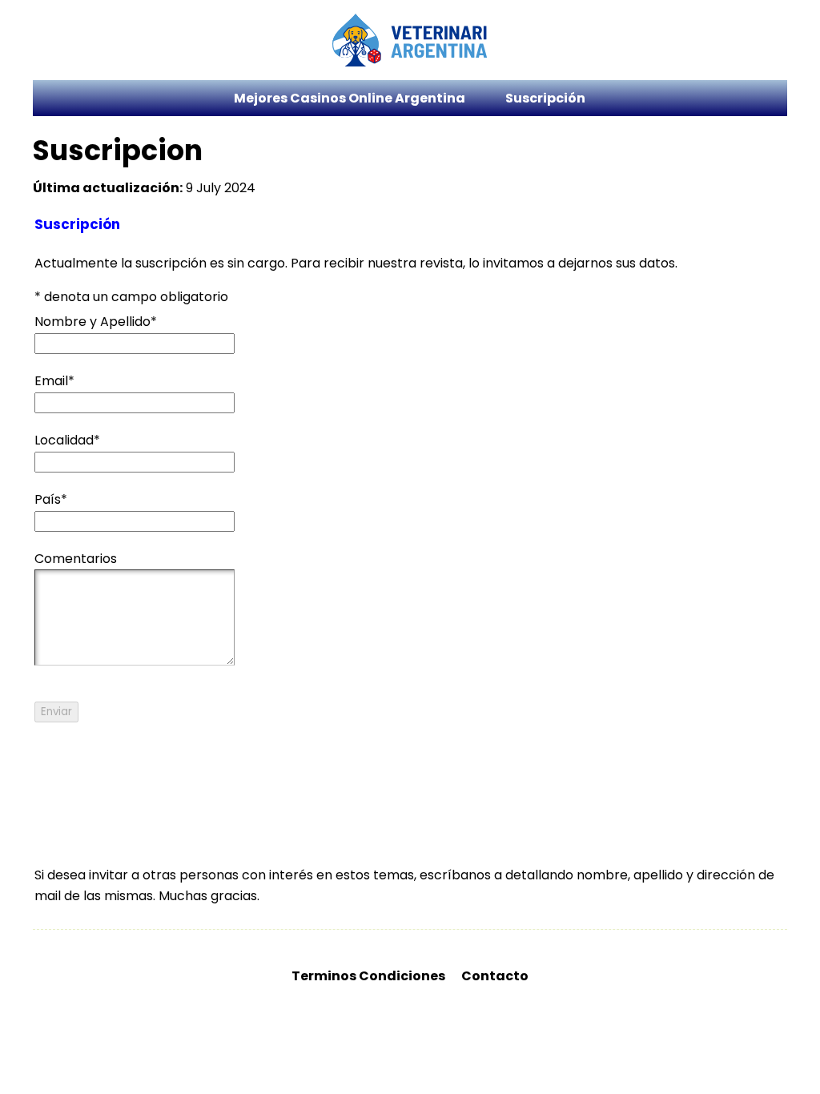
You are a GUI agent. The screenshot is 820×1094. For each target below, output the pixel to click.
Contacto (495, 976)
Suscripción (545, 98)
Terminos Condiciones (368, 976)
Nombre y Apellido (95, 321)
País (50, 499)
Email (54, 381)
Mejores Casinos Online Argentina (349, 98)
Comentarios (75, 558)
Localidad (67, 440)
